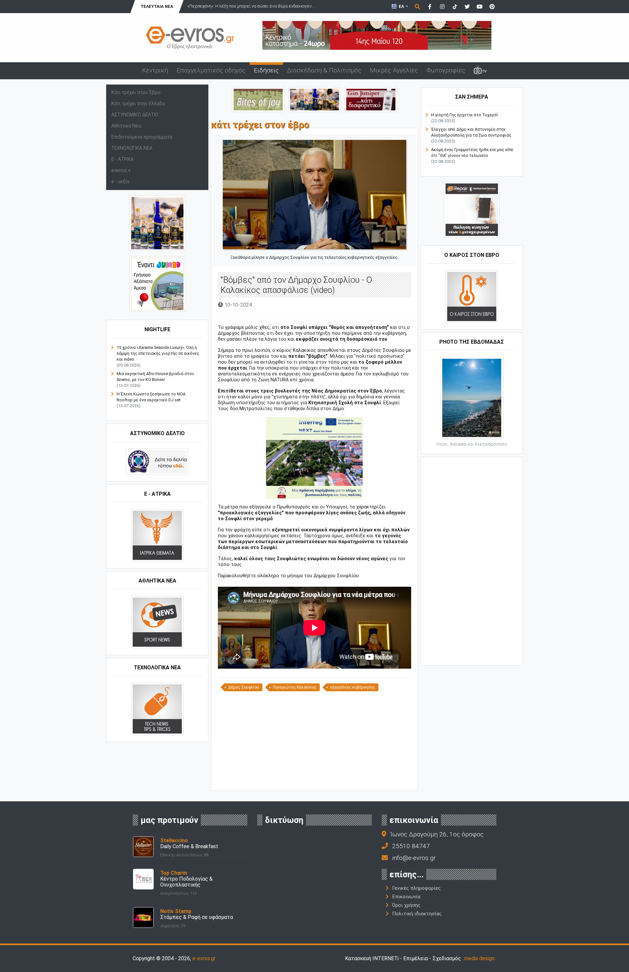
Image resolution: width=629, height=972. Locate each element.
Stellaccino (174, 840)
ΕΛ (401, 6)
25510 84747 (411, 846)
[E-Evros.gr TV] (480, 71)
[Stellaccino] (143, 846)
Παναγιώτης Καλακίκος (294, 687)
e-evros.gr (204, 958)
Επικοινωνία (406, 897)
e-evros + (121, 170)
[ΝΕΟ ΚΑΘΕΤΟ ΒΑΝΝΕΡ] (472, 560)
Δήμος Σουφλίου (243, 687)
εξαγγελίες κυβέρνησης (352, 687)
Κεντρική (155, 70)
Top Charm (173, 873)
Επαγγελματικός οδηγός (211, 70)
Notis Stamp (175, 911)
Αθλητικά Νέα (126, 126)
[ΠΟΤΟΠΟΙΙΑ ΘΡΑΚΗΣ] (371, 99)
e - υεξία (120, 181)
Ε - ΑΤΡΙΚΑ (122, 159)
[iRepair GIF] (472, 209)
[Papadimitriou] (314, 99)
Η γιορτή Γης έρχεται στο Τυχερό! (464, 114)
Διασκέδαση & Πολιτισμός (324, 70)
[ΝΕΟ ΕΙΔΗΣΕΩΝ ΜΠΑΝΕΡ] (314, 779)
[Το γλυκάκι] (258, 99)
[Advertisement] (314, 740)
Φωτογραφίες (446, 70)
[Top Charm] (143, 879)
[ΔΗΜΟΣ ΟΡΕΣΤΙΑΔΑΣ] (314, 458)
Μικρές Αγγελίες (394, 70)
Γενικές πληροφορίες (416, 888)
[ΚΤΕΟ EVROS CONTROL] (157, 284)
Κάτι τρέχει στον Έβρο (136, 92)
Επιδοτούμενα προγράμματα (141, 137)
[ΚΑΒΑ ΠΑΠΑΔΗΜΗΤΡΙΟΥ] (157, 223)
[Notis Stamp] (143, 917)
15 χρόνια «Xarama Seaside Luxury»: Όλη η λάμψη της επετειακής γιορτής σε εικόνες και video (158, 353)
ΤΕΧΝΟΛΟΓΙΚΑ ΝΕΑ (131, 148)
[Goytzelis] (376, 35)
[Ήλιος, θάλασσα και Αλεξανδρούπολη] (472, 397)
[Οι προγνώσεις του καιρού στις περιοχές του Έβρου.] (472, 296)
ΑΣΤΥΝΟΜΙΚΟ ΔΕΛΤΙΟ (134, 115)
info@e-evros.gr (414, 858)
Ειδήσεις (266, 70)
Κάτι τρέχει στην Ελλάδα (138, 103)
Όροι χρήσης (406, 905)
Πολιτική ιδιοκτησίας (417, 914)
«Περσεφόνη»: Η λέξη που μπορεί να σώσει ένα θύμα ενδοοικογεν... (250, 6)
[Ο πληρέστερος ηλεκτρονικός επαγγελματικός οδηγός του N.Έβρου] (190, 37)
